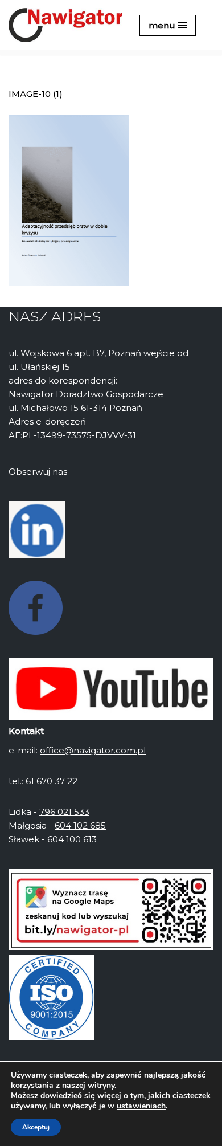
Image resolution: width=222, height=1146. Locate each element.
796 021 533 (64, 811)
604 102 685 (80, 825)
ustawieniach (141, 1106)
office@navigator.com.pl (93, 750)
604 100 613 (72, 839)
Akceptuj (36, 1127)
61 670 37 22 (51, 781)
